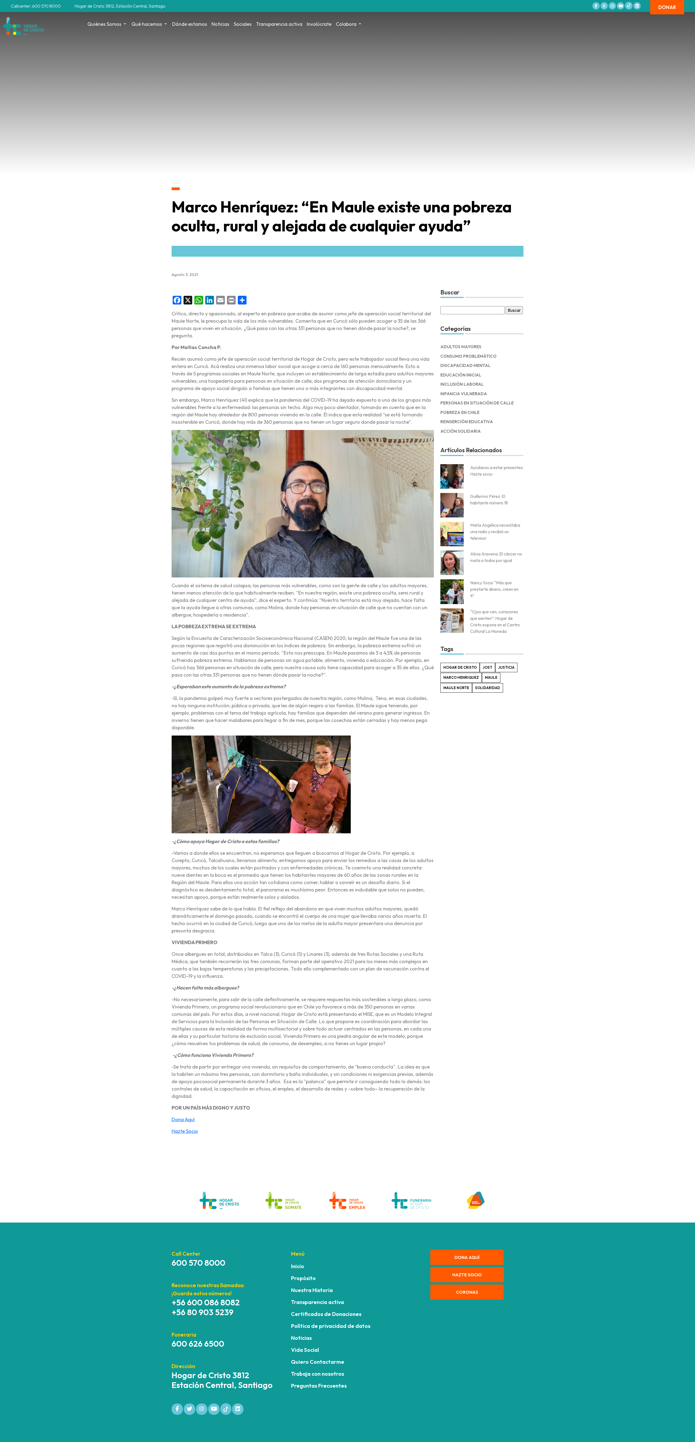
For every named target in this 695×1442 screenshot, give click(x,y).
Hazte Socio (185, 1131)
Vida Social (305, 1349)
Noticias (220, 24)
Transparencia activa (279, 24)
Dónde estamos (189, 24)
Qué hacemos (146, 24)
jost (487, 667)
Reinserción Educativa (466, 421)
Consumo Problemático (468, 356)
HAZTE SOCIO (467, 1274)
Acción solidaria (460, 431)
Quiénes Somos (104, 24)
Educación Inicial (460, 375)
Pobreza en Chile (459, 412)
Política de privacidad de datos (330, 1325)
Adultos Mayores (460, 346)
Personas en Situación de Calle (477, 403)
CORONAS (467, 1292)
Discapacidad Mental (465, 365)
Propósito (303, 1278)
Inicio (297, 1266)
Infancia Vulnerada (463, 393)
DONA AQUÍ (466, 1257)
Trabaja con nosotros (317, 1373)
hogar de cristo (460, 667)
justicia (506, 667)
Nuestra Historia (312, 1290)
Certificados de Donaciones (326, 1314)
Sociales (243, 24)
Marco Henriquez (461, 677)
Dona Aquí (183, 1119)
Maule (491, 677)
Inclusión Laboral (462, 384)
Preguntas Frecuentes (319, 1385)
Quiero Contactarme (317, 1361)
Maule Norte (456, 688)
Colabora (346, 24)
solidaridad (487, 688)
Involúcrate (319, 24)
